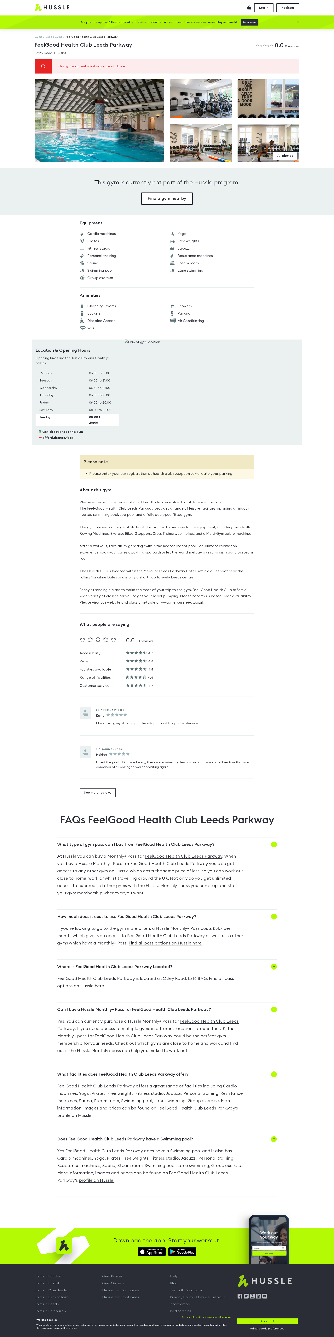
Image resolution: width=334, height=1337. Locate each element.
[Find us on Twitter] (246, 1297)
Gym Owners (113, 1283)
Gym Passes (112, 1276)
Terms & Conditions (186, 1290)
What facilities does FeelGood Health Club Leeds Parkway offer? (122, 1074)
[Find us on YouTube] (264, 1297)
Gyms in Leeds (47, 1304)
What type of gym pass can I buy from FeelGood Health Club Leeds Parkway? (135, 844)
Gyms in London (48, 1276)
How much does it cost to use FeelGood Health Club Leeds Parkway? (126, 916)
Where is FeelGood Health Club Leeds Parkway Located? (114, 967)
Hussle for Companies (121, 1290)
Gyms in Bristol (47, 1283)
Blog (174, 1283)
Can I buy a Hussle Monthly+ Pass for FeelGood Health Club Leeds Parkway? (134, 1009)
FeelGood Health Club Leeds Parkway (183, 856)
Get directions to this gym (62, 431)
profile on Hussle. (75, 1115)
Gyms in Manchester (52, 1290)
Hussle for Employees (120, 1297)
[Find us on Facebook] (240, 1297)
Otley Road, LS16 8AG (51, 53)
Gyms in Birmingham (51, 1297)
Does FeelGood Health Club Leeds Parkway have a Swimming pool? (125, 1139)
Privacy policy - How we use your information (206, 1317)
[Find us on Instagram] (252, 1297)
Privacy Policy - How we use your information (197, 1300)
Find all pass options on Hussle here (165, 943)
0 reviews (287, 45)
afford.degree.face (55, 437)
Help (174, 1276)
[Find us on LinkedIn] (258, 1297)
